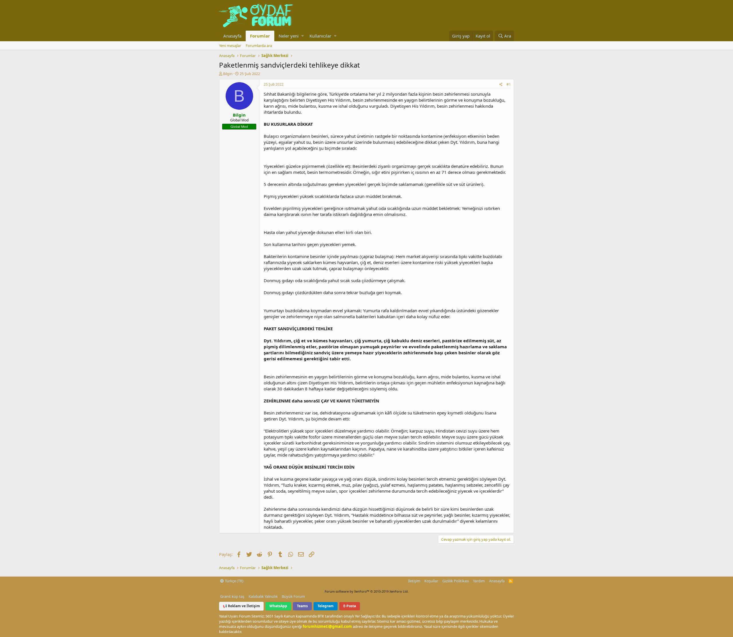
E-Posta (349, 605)
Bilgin (227, 73)
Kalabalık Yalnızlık (263, 596)
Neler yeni (289, 36)
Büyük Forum (293, 596)
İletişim (414, 580)
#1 (509, 84)
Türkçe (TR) (233, 580)
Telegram (326, 605)
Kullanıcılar (320, 36)
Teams (302, 605)
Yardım (479, 580)
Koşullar (431, 580)
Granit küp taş (232, 596)
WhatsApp (278, 605)
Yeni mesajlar (230, 45)
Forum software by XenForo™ (367, 591)
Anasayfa (232, 36)
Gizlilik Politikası (455, 580)
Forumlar (260, 36)
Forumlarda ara (259, 45)
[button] (302, 36)
